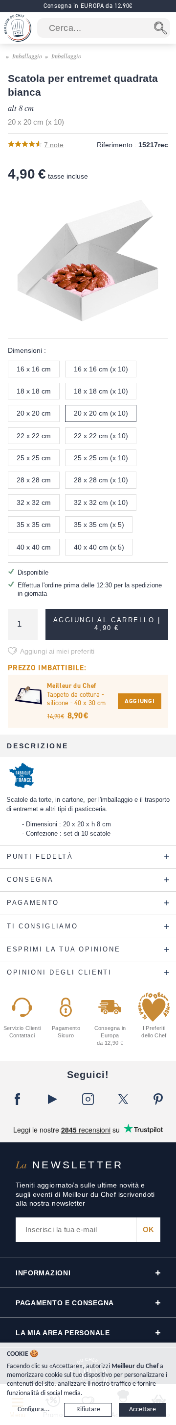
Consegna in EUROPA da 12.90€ (88, 5)
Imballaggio (27, 56)
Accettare (142, 1409)
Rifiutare (88, 1409)
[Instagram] (88, 1099)
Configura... (34, 1409)
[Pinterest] (158, 1099)
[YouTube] (52, 1099)
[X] (123, 1099)
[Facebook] (17, 1099)
